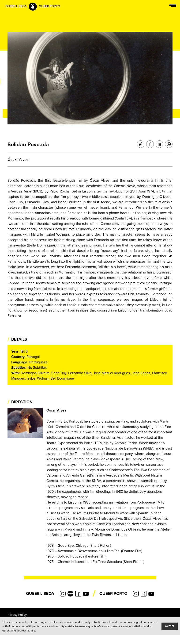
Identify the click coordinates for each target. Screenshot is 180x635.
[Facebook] (149, 144)
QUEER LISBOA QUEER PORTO (32, 6)
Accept (169, 626)
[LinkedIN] (158, 144)
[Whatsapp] (167, 144)
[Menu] (172, 6)
